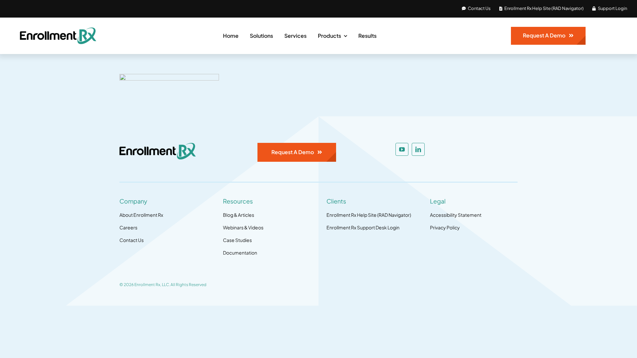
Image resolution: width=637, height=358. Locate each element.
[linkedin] (418, 149)
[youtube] (401, 149)
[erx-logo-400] (58, 30)
